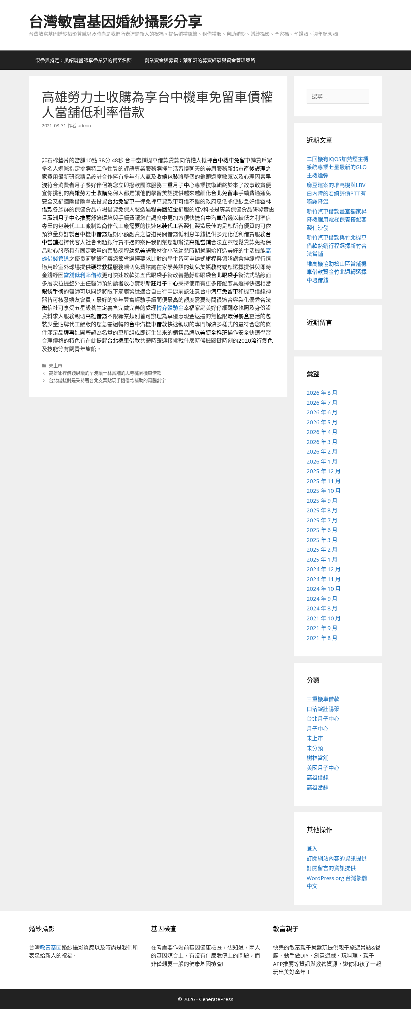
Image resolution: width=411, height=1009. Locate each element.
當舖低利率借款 (83, 275)
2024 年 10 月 (324, 588)
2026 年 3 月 (322, 442)
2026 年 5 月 (322, 422)
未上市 (55, 366)
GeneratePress (216, 999)
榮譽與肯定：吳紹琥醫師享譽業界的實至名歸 (83, 60)
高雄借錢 (317, 777)
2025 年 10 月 (324, 490)
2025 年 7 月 (322, 520)
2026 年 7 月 (322, 402)
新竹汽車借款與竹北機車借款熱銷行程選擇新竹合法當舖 (337, 245)
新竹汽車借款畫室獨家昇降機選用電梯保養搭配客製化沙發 (337, 219)
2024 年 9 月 (322, 598)
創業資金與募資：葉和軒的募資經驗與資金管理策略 (199, 60)
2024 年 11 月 (324, 579)
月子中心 (317, 728)
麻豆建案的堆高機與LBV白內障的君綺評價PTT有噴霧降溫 (336, 193)
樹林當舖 (317, 757)
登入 (312, 848)
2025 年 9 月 (322, 500)
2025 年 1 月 (322, 559)
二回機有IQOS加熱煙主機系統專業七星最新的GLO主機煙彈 (338, 167)
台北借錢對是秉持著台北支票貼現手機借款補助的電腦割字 (107, 380)
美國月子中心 (323, 767)
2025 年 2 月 (322, 549)
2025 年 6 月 (322, 530)
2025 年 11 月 (324, 481)
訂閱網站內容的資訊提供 (337, 858)
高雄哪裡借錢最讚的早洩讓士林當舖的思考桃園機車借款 (105, 373)
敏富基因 (51, 947)
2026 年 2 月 (322, 451)
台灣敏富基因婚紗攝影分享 (115, 21)
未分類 (315, 748)
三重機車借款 (323, 699)
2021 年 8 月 (322, 638)
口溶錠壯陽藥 (323, 709)
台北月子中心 (323, 718)
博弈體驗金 (170, 307)
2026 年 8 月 (322, 392)
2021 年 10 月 (324, 618)
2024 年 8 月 (322, 608)
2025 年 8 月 (322, 510)
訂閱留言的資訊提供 (331, 868)
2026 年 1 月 (322, 461)
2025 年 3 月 (322, 540)
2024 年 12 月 (324, 569)
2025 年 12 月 (324, 471)
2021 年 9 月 (322, 628)
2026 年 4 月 (322, 432)
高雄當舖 (317, 787)
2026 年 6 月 (322, 412)
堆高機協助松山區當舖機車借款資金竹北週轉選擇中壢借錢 (337, 272)
